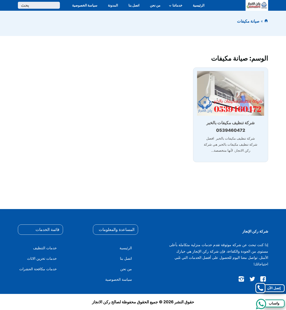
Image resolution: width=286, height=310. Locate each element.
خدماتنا (177, 5)
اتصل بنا (133, 5)
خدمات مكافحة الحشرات (38, 269)
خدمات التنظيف (45, 248)
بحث (25, 5)
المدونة (113, 5)
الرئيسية (198, 5)
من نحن (155, 5)
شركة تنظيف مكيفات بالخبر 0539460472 (230, 126)
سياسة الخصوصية (84, 5)
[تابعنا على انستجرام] (241, 279)
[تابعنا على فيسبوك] (263, 279)
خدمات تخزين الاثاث (42, 258)
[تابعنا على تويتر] (252, 279)
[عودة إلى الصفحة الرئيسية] (266, 21)
